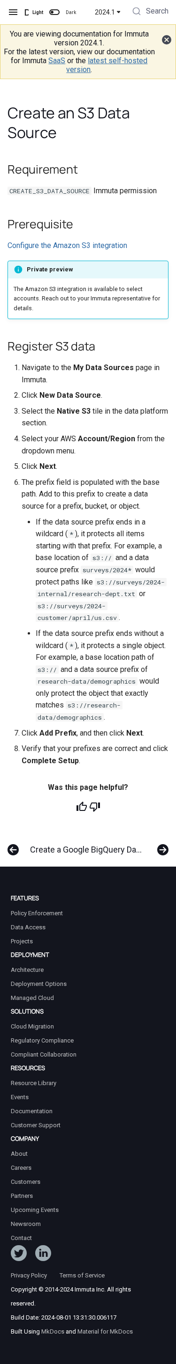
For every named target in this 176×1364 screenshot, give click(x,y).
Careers (21, 1167)
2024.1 (105, 12)
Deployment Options (39, 983)
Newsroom (26, 1223)
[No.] (94, 806)
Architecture (27, 969)
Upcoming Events (35, 1209)
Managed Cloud (32, 997)
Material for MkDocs (105, 1331)
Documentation (32, 1111)
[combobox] (149, 12)
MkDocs (52, 1331)
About (19, 1153)
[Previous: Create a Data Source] (11, 845)
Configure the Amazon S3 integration (67, 245)
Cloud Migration (32, 1026)
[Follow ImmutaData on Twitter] (19, 1255)
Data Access (28, 927)
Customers (25, 1181)
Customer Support (36, 1125)
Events (20, 1097)
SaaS (56, 60)
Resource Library (33, 1083)
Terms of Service (82, 1275)
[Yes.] (81, 806)
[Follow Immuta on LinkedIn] (43, 1255)
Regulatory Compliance (42, 1040)
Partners (22, 1195)
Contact (21, 1237)
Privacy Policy (29, 1275)
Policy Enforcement (37, 913)
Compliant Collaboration (44, 1054)
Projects (22, 941)
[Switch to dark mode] (54, 12)
